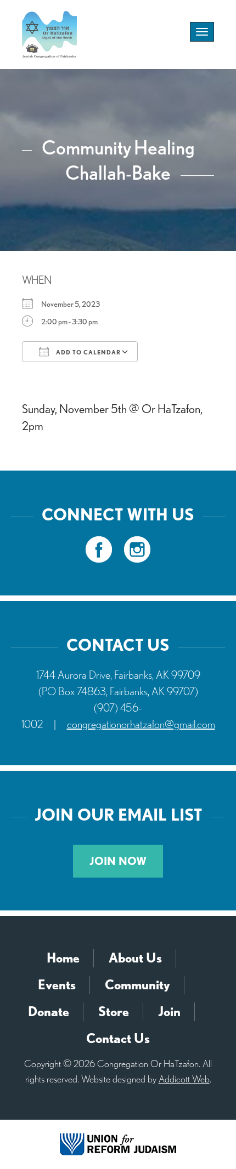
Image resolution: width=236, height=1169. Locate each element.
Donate (48, 1011)
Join (169, 1011)
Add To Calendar (87, 352)
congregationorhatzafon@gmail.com (141, 724)
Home (63, 958)
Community (137, 985)
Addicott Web (184, 1079)
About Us (135, 958)
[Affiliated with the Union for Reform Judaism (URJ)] (118, 1143)
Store (113, 1011)
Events (57, 985)
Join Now (118, 861)
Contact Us (118, 1038)
